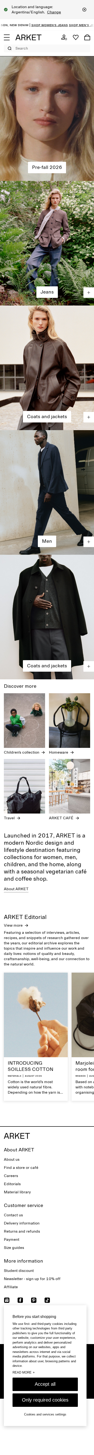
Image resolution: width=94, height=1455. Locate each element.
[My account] (64, 37)
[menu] (7, 37)
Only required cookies (45, 1400)
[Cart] (87, 37)
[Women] (47, 118)
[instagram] (7, 1300)
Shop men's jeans (52, 25)
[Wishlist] (76, 37)
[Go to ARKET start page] (28, 37)
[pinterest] (34, 1300)
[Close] (84, 9)
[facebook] (20, 1300)
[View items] (88, 292)
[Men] (47, 492)
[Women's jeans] (47, 243)
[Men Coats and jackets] (47, 617)
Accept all (45, 1384)
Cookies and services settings (45, 1414)
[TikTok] (47, 1300)
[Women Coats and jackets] (47, 368)
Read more (24, 1372)
